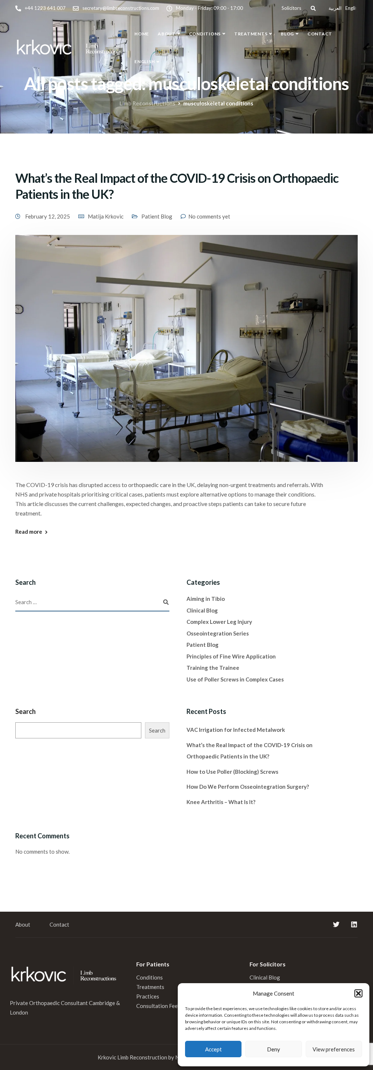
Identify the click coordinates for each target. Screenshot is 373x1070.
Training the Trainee (212, 667)
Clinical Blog (202, 610)
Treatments (251, 33)
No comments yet (209, 216)
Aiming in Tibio (205, 598)
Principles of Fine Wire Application (231, 656)
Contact (319, 33)
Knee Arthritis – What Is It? (220, 802)
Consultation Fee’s (159, 1006)
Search (25, 711)
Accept (213, 1049)
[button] (358, 993)
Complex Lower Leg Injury (219, 621)
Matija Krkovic (105, 216)
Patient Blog (156, 216)
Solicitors (291, 8)
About (167, 33)
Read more (28, 531)
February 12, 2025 (48, 216)
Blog (287, 33)
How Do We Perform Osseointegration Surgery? (247, 786)
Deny (273, 1049)
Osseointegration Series (217, 633)
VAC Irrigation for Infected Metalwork (235, 729)
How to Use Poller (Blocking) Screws (232, 771)
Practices (147, 996)
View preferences (334, 1049)
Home (141, 33)
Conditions (205, 33)
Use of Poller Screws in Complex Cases (235, 679)
